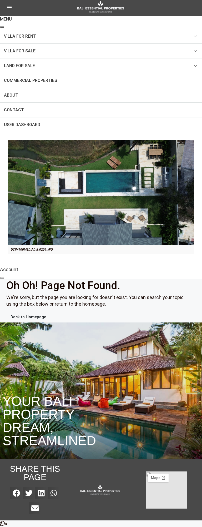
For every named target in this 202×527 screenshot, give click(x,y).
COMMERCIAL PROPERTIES (30, 80)
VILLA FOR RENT (20, 36)
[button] (16, 493)
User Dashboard (22, 124)
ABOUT (11, 95)
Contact (14, 109)
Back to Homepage (28, 317)
